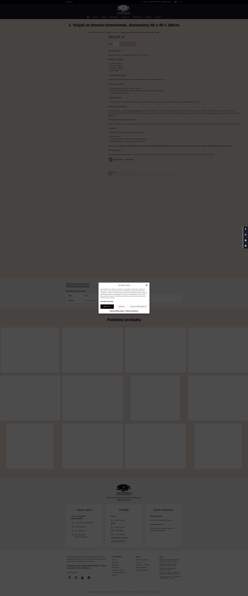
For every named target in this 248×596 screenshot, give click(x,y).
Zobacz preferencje (138, 306)
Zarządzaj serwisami (106, 301)
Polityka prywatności (131, 311)
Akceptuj (107, 306)
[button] (147, 285)
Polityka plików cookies (117, 311)
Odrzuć (121, 306)
